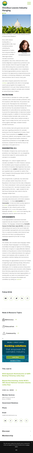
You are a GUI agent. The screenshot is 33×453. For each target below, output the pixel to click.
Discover (6, 431)
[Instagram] (27, 298)
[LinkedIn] (5, 13)
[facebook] (10, 420)
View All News (8, 390)
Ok (16, 450)
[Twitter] (2, 13)
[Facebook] (4, 13)
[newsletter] (5, 420)
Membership (7, 436)
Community (11, 333)
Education (9, 326)
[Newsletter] (5, 298)
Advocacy (9, 320)
